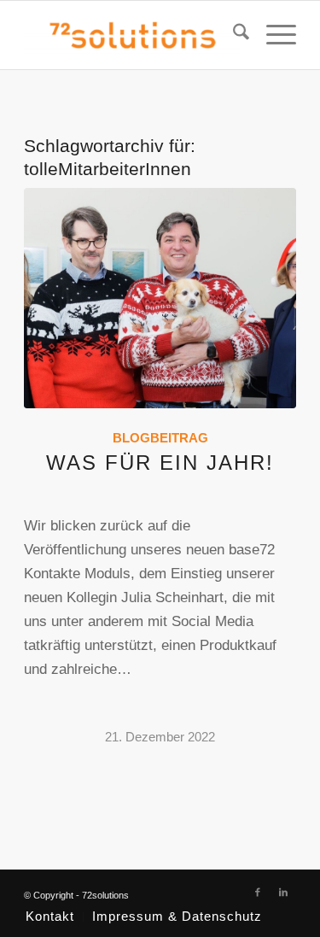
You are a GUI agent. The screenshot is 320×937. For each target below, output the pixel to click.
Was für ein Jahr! (160, 462)
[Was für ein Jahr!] (160, 298)
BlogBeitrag (160, 437)
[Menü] (272, 35)
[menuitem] (232, 35)
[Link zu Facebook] (258, 892)
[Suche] (232, 35)
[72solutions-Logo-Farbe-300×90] (132, 35)
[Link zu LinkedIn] (283, 892)
